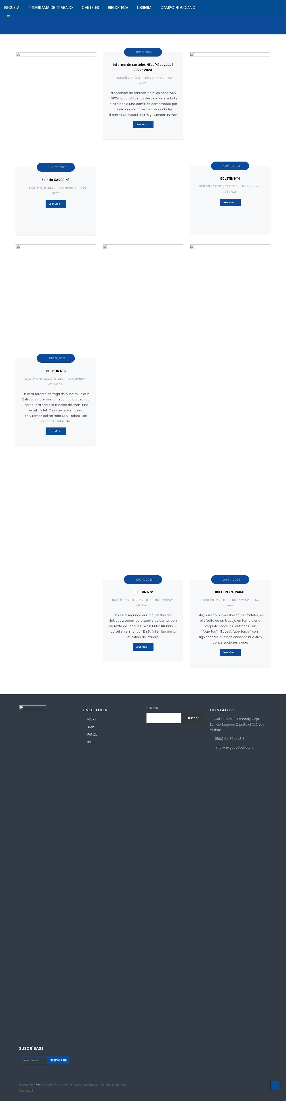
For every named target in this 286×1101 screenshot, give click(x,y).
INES (90, 742)
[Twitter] (260, 1085)
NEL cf (92, 719)
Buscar (193, 718)
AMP (90, 727)
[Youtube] (266, 1085)
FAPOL (92, 734)
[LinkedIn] (253, 1085)
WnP (39, 1085)
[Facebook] (247, 1085)
